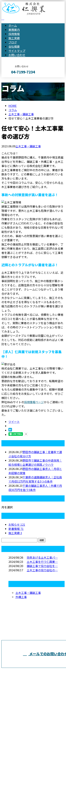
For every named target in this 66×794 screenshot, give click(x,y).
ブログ (12, 42)
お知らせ (16, 524)
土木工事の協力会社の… (42, 570)
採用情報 (14, 34)
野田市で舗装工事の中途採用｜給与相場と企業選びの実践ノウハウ (35, 462)
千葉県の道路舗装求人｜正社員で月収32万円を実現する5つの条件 (35, 479)
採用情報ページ (34, 402)
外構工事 (21, 597)
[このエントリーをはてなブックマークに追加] (10, 430)
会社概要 (14, 46)
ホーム (12, 25)
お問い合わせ (16, 55)
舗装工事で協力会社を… (42, 566)
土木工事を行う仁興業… (42, 562)
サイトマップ (16, 51)
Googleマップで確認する (18, 757)
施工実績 (14, 38)
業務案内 (14, 30)
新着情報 (16, 529)
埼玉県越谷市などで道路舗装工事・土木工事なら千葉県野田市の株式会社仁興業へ (32, 732)
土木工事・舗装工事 (21, 114)
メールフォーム (13, 79)
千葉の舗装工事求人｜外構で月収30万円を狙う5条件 (35, 487)
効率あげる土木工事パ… (42, 557)
